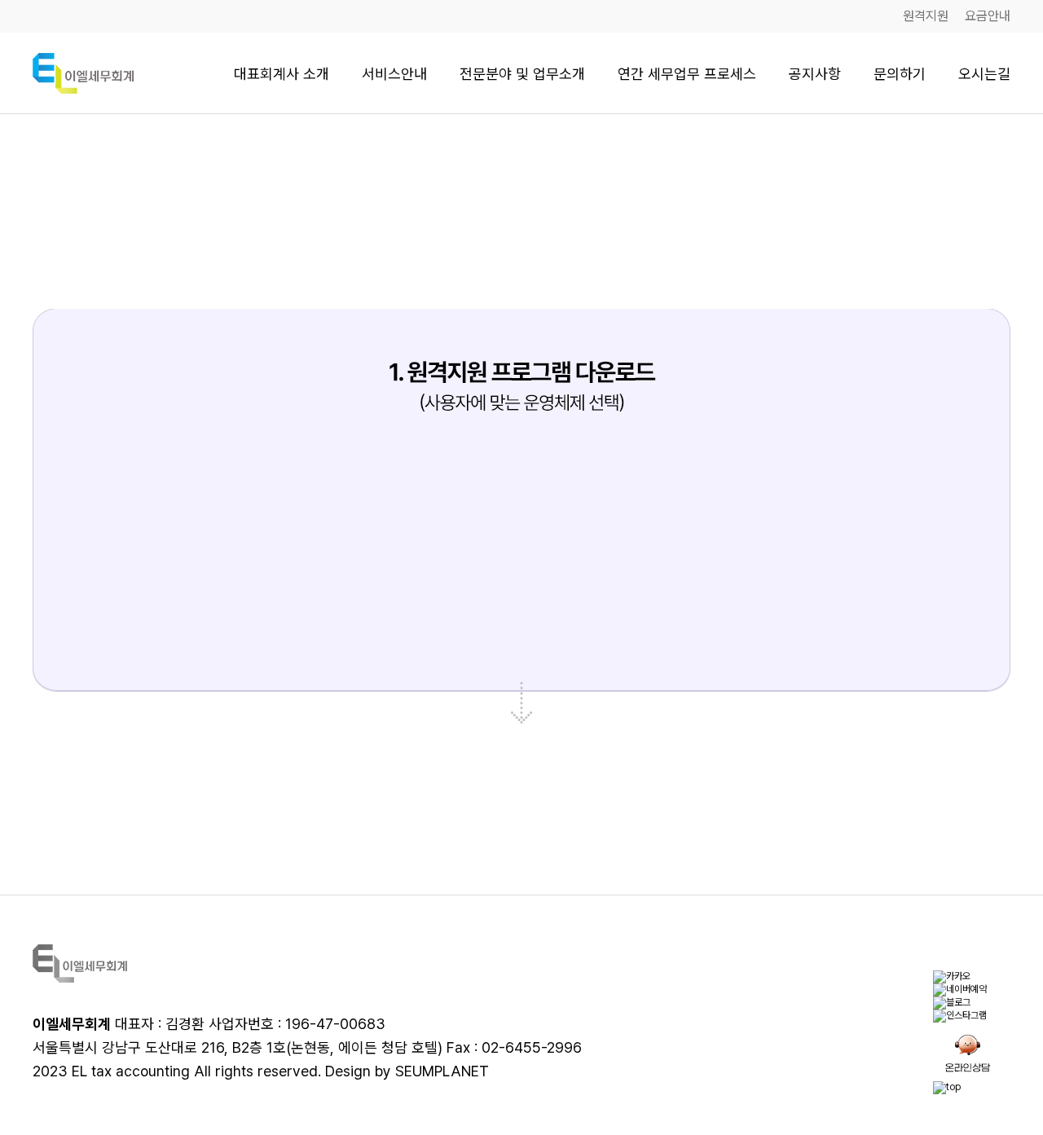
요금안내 (987, 16)
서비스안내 (394, 73)
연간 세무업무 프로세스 (687, 73)
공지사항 (815, 73)
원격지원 (925, 16)
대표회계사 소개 (281, 73)
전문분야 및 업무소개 (522, 73)
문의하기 (900, 73)
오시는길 (984, 73)
